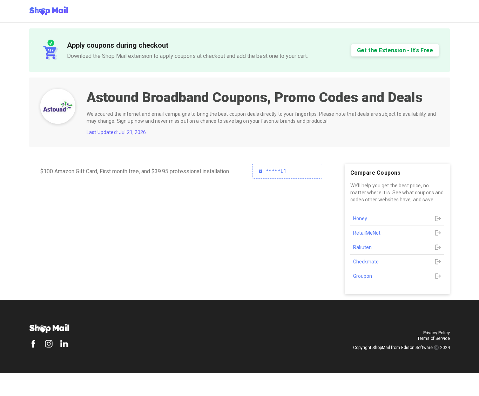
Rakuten (362, 247)
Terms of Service (433, 338)
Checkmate (366, 261)
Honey (360, 218)
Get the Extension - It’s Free (395, 50)
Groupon (362, 276)
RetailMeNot (366, 233)
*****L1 (276, 171)
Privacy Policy (436, 332)
